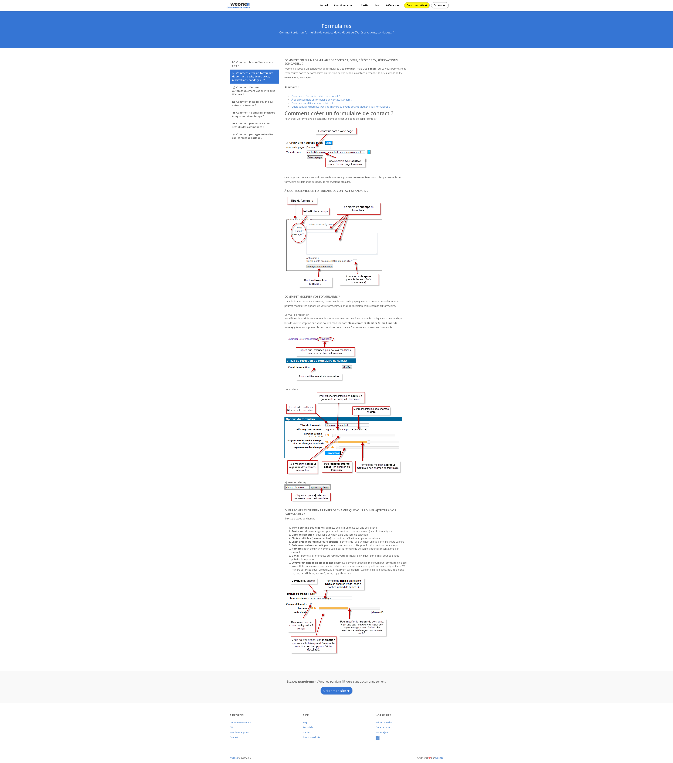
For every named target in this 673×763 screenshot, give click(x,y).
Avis (377, 5)
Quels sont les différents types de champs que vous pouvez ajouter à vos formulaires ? (340, 106)
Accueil (323, 5)
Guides (307, 732)
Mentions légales (239, 732)
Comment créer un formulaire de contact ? (315, 96)
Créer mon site (415, 5)
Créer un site (383, 727)
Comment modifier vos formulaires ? (312, 103)
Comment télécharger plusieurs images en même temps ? (253, 114)
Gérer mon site (384, 722)
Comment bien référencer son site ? (252, 63)
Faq (305, 722)
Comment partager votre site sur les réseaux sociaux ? (252, 136)
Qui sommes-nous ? (240, 722)
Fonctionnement (344, 5)
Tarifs (364, 5)
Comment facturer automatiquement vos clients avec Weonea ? (253, 91)
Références (392, 5)
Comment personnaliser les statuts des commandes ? (251, 125)
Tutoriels (308, 727)
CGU (232, 727)
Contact (234, 737)
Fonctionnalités (311, 737)
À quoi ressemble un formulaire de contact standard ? (321, 99)
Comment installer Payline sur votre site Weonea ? (252, 103)
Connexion (439, 5)
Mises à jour (382, 732)
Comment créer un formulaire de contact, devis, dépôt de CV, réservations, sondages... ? (252, 76)
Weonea (439, 757)
